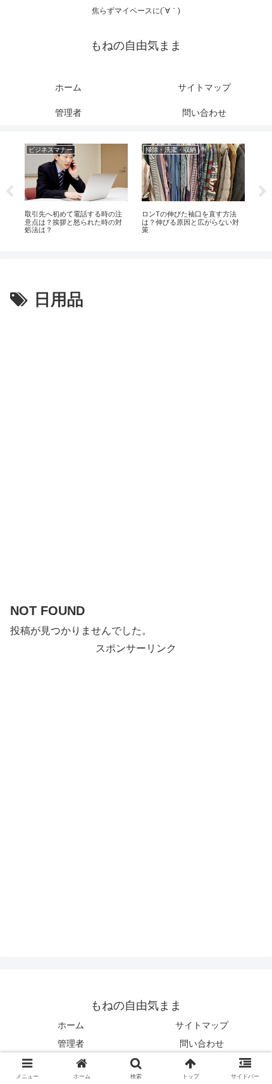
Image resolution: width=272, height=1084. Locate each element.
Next (262, 191)
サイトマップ (201, 1025)
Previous (9, 191)
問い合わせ (202, 1043)
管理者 (71, 1043)
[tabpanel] (76, 189)
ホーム (71, 1025)
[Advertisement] (136, 457)
